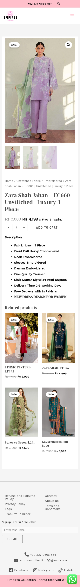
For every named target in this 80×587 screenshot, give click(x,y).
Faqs (8, 509)
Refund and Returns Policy (20, 497)
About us (52, 501)
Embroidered (53, 181)
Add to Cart (47, 227)
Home (9, 181)
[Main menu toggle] (72, 16)
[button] (59, 3)
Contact (51, 496)
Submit (12, 539)
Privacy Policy (15, 504)
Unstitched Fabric (28, 181)
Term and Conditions (53, 507)
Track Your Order (17, 514)
